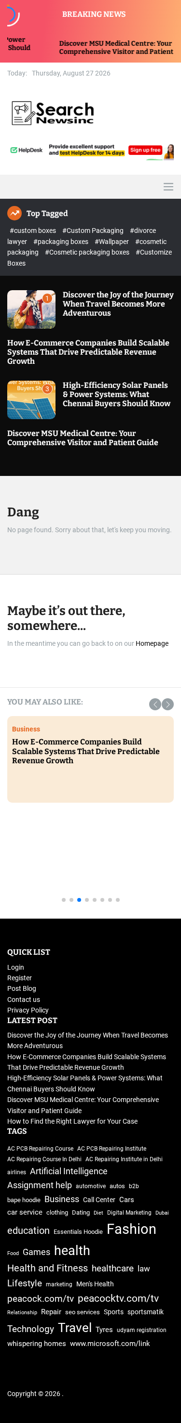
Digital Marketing (129, 1212)
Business (61, 1199)
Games (36, 1252)
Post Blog (21, 988)
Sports (114, 1312)
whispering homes (36, 1343)
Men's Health (95, 1284)
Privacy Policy (28, 1010)
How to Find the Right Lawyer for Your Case (72, 1121)
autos (117, 1186)
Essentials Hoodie (78, 1231)
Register (19, 978)
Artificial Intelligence (69, 1171)
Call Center (99, 1200)
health (72, 1250)
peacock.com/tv (40, 1298)
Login (15, 967)
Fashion (131, 1229)
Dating (81, 1212)
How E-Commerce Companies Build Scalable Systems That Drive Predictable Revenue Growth (88, 352)
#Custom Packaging (93, 230)
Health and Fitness (47, 1268)
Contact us (23, 999)
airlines (16, 1172)
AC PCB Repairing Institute (111, 1148)
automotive (91, 1186)
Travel (75, 1327)
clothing (57, 1212)
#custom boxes (33, 230)
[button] (155, 704)
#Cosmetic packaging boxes (88, 252)
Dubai (162, 1213)
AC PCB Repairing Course (40, 1148)
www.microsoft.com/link (110, 1344)
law (144, 1268)
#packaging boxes (61, 241)
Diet (98, 1213)
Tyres (104, 1330)
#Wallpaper (112, 241)
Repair (51, 1312)
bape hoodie (24, 1200)
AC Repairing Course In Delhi (44, 1159)
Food (13, 1253)
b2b (134, 1186)
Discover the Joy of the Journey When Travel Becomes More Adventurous (118, 304)
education (28, 1230)
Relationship (22, 1312)
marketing (59, 1284)
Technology (133, 851)
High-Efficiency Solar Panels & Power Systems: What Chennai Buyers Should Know (116, 394)
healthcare (113, 1268)
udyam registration (142, 1330)
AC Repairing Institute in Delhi (124, 1159)
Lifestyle (24, 1283)
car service (24, 1212)
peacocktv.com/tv (118, 1298)
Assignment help (39, 1185)
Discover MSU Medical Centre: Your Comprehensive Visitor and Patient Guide (110, 47)
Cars (126, 1200)
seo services (82, 1312)
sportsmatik (145, 1312)
